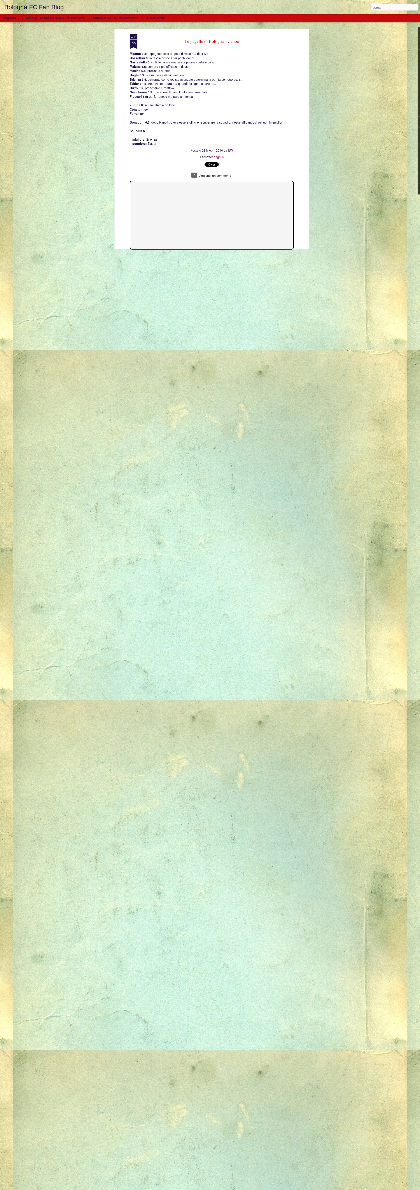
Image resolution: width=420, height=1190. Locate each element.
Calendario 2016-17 (131, 18)
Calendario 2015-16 (157, 18)
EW (230, 150)
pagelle (219, 157)
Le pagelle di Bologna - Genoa (212, 41)
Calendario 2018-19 (78, 18)
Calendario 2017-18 (105, 18)
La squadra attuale (52, 18)
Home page (31, 18)
